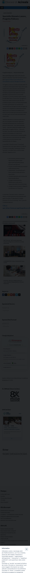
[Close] (26, 549)
